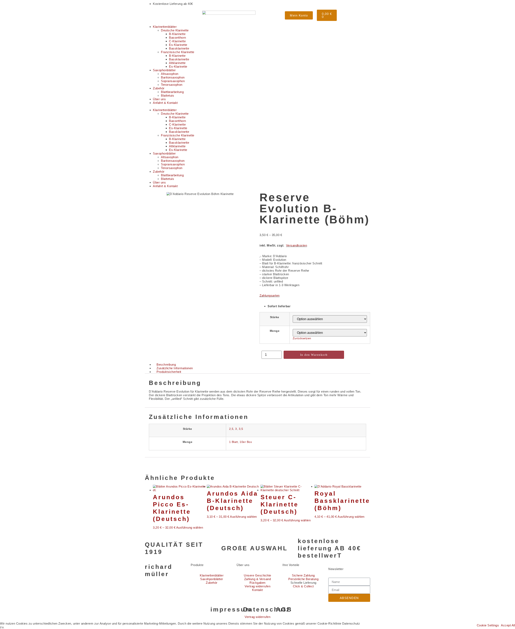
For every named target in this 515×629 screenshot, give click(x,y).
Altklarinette (177, 63)
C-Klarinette (177, 41)
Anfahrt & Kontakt (165, 102)
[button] (257, 106)
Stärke (274, 317)
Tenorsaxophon (171, 84)
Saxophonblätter (164, 70)
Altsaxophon (169, 73)
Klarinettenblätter (165, 26)
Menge (275, 331)
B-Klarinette (177, 34)
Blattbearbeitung (172, 92)
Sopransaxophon (173, 81)
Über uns (159, 99)
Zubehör (159, 88)
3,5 (241, 428)
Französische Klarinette (177, 52)
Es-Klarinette (178, 44)
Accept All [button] (508, 625)
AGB (284, 609)
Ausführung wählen (189, 527)
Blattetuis (167, 95)
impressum (231, 609)
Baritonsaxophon (173, 77)
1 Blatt (233, 441)
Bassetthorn (177, 37)
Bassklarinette (179, 48)
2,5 (231, 428)
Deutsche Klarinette (175, 30)
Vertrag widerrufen (257, 617)
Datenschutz (266, 609)
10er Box (246, 441)
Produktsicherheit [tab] (169, 371)
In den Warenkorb (314, 354)
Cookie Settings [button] (488, 625)
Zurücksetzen (302, 338)
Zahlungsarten (270, 295)
